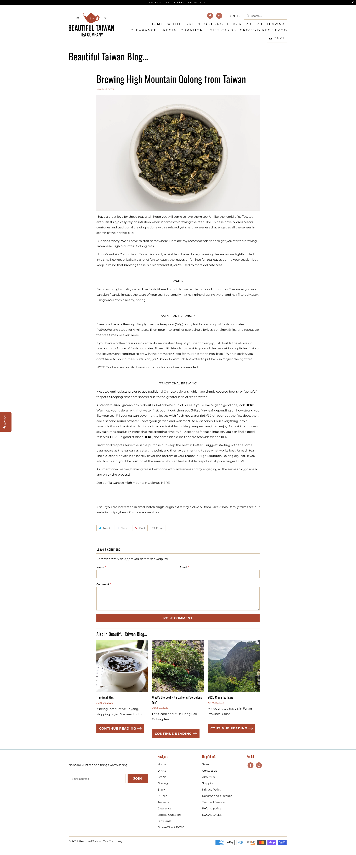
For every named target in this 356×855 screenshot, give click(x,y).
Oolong (213, 24)
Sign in (234, 15)
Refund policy (211, 808)
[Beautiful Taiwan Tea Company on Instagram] (219, 16)
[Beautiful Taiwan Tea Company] (91, 23)
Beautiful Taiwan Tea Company (100, 841)
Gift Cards (223, 30)
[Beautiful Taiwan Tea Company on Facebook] (210, 16)
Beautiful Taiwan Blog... (108, 56)
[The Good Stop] (122, 667)
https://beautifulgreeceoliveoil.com (135, 512)
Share (124, 528)
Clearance (144, 30)
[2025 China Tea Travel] (234, 667)
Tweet (106, 528)
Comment (103, 584)
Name (101, 567)
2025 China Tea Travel (221, 697)
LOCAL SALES (212, 814)
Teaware (276, 24)
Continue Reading (118, 728)
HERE (114, 437)
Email (159, 528)
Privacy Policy (211, 789)
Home (157, 24)
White (174, 24)
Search (207, 764)
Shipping (208, 783)
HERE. (240, 461)
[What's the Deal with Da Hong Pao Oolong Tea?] (178, 667)
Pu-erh (254, 24)
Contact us (209, 770)
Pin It (142, 528)
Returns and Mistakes (217, 796)
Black (234, 24)
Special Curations (183, 30)
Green (193, 24)
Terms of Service (213, 802)
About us (208, 777)
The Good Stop (105, 697)
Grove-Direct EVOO (263, 30)
